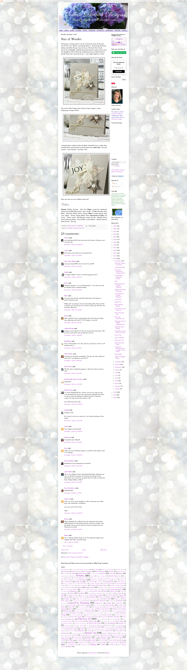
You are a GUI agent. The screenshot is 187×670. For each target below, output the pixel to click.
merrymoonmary (92, 653)
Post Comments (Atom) (76, 553)
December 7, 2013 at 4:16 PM (72, 348)
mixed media (116, 611)
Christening (74, 580)
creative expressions (81, 585)
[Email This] (89, 226)
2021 (115, 237)
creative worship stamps (117, 585)
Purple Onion (68, 625)
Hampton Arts (68, 599)
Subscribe (119, 71)
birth (73, 576)
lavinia (63, 607)
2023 (115, 231)
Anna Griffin (69, 228)
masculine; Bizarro (79, 611)
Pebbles (105, 619)
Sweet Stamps (78, 637)
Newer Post (64, 550)
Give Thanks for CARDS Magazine (119, 295)
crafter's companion (95, 583)
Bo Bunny (68, 578)
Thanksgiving (65, 639)
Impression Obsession (99, 600)
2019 (115, 242)
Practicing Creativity (66, 623)
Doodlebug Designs (112, 587)
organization (66, 616)
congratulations (109, 582)
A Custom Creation (83, 569)
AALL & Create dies (107, 569)
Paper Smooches (115, 616)
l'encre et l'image (98, 605)
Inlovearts (63, 603)
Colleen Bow (78, 582)
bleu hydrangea (109, 30)
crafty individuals (119, 583)
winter (103, 644)
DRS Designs (122, 587)
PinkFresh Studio (78, 621)
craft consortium (121, 581)
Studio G (98, 635)
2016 (115, 250)
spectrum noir (70, 630)
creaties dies (71, 585)
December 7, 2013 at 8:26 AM (73, 290)
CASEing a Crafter (83, 578)
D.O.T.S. (63, 587)
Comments (116, 186)
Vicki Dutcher (68, 354)
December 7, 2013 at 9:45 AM (73, 322)
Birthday (80, 576)
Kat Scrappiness (72, 605)
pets (118, 619)
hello (100, 599)
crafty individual (107, 583)
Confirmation (100, 581)
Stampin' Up (90, 633)
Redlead (102, 625)
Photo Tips (117, 30)
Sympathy (87, 637)
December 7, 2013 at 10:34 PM (73, 420)
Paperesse (67, 437)
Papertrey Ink (84, 619)
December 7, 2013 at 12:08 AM (73, 244)
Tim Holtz (70, 641)
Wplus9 (69, 646)
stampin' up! (105, 633)
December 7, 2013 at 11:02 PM (73, 431)
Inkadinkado (119, 600)
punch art (122, 623)
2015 (115, 253)
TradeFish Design (112, 640)
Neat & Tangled (99, 615)
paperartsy (71, 619)
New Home (108, 615)
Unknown (67, 499)
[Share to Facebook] (93, 226)
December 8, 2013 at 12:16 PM (73, 482)
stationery (69, 635)
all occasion (87, 571)
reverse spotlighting (119, 625)
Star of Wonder (119, 337)
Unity (62, 642)
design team (89, 587)
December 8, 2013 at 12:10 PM (73, 466)
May (116, 378)
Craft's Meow (83, 583)
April (116, 381)
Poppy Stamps (104, 621)
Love (70, 609)
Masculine (67, 611)
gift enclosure (74, 595)
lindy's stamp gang (97, 607)
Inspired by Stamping (78, 603)
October (117, 364)
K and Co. (118, 603)
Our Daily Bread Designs (91, 616)
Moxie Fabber (86, 613)
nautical (82, 615)
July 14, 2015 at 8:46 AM (71, 542)
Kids (89, 605)
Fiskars (72, 593)
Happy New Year (80, 599)
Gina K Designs (84, 595)
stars (64, 635)
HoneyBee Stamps (77, 600)
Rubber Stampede (66, 627)
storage (83, 635)
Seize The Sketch (96, 627)
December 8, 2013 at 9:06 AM (73, 455)
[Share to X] (92, 226)
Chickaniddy (121, 578)
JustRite (108, 603)
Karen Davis (68, 366)
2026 (115, 226)
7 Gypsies (74, 569)
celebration (102, 578)
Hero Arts (81, 228)
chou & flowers (65, 580)
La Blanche (121, 605)
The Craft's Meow (90, 639)
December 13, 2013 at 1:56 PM (73, 529)
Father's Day (113, 591)
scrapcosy (81, 627)
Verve (124, 642)
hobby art (117, 599)
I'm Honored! (92, 30)
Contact (66, 30)
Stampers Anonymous (77, 633)
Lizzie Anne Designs (111, 607)
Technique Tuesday (105, 637)
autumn (102, 573)
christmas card (95, 580)
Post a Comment (68, 546)
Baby (121, 573)
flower (89, 593)
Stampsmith (123, 633)
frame (112, 593)
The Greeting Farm (114, 639)
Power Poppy (119, 621)
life (88, 607)
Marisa (66, 238)
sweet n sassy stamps (118, 635)
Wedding (93, 644)
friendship (118, 593)
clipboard (122, 580)
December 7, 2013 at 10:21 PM (73, 384)
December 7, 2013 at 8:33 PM (73, 373)
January (117, 389)
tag (96, 637)
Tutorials (124, 30)
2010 (115, 397)
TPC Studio (102, 640)
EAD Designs (66, 589)
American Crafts (121, 571)
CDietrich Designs (116, 119)
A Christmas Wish (120, 267)
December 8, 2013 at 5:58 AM (73, 442)
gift (68, 595)
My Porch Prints (74, 615)
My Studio (78, 30)
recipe (87, 625)
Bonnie (66, 519)
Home (61, 30)
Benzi (66, 296)
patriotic (99, 619)
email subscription (93, 589)
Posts (115, 183)
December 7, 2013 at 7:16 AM (72, 277)
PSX (106, 623)
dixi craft (104, 587)
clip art (115, 580)
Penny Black (112, 619)
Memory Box (90, 611)
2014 (115, 256)
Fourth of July (105, 593)
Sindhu (66, 272)
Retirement (109, 625)
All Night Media (76, 571)
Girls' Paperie (120, 595)
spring (89, 630)
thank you (118, 637)
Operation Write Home (120, 615)
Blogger (107, 653)
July (116, 372)
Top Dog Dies (80, 640)
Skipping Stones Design (102, 629)
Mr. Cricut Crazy (96, 613)
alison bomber (65, 571)
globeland (74, 597)
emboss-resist (103, 589)
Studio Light (106, 635)
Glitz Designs (65, 597)
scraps (87, 627)
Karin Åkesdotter (69, 488)
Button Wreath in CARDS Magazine (120, 285)
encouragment (64, 591)
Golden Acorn (82, 597)
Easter (75, 589)
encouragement (115, 589)
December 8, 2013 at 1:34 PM (72, 493)
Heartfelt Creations (91, 599)
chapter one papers (112, 578)
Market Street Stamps (119, 609)
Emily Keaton (68, 390)
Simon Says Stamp (71, 629)
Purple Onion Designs (78, 625)
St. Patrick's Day (107, 631)
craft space (75, 583)
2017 (115, 247)
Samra (66, 535)
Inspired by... (99, 603)
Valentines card (94, 642)
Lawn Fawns (82, 607)
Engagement (73, 591)
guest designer (112, 597)
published (113, 623)
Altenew (111, 571)
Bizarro (92, 576)
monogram (66, 613)
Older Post (103, 550)
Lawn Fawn (71, 607)
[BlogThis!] (90, 226)
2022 (115, 234)
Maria (66, 316)
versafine (103, 642)
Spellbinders (80, 631)
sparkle (62, 630)
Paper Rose (104, 616)
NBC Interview (89, 615)
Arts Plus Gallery (116, 113)
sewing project (107, 627)
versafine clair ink (114, 642)
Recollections (94, 625)
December (118, 261)
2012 (115, 392)
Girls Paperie (109, 595)
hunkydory (87, 600)
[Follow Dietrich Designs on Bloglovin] (117, 177)
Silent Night (118, 354)
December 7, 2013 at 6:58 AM (73, 266)
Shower (121, 627)
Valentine (71, 642)
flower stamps (96, 593)
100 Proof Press (65, 569)
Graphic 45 (102, 597)
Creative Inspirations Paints (99, 585)
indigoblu (111, 600)
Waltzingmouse (84, 644)
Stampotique (114, 633)
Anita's (64, 573)
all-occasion (100, 571)
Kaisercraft (63, 605)
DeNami (79, 587)
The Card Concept (77, 639)
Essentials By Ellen (96, 591)
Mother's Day (76, 613)
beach (68, 576)
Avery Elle (112, 573)
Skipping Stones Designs (117, 629)
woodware (112, 644)
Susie (65, 448)
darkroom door (71, 587)
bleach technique (101, 576)
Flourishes (80, 593)
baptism (63, 576)
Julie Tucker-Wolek (70, 261)
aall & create (95, 569)
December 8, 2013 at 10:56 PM (73, 513)
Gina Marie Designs (96, 595)
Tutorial (121, 641)
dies (99, 587)
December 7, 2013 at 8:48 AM (73, 310)
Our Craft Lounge (76, 616)
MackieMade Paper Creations (73, 379)
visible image (74, 644)
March (117, 383)
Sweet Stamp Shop (66, 637)
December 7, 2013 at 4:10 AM (73, 255)
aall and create (119, 569)
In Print (85, 30)
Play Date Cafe (91, 621)
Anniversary (82, 573)
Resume (72, 30)
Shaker (114, 627)
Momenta (123, 611)
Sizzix (82, 629)
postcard (111, 621)
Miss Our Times (119, 340)
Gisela (66, 426)
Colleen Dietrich (90, 581)
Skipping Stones (91, 629)
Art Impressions (94, 573)
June (116, 375)
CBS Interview (94, 578)
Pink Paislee (68, 621)
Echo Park (83, 589)
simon (62, 629)
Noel (116, 281)
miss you (106, 611)
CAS (75, 578)
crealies (63, 585)
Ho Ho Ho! (118, 299)
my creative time (110, 613)
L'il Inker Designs (109, 605)
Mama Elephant (91, 609)
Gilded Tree (118, 302)
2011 (114, 395)
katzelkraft (83, 605)
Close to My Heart (66, 582)
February (118, 386)
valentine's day (83, 642)
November (118, 362)
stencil (75, 635)
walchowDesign (69, 328)
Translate (117, 166)
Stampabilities (120, 630)
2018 (115, 245)
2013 (115, 258)
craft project (67, 583)
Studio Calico (90, 635)
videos (67, 644)
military (100, 611)
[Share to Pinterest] (95, 226)
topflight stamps (91, 641)
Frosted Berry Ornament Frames (119, 277)
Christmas (75, 228)
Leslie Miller (68, 472)
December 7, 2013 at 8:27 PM (73, 360)
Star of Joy (118, 335)
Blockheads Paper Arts (113, 576)
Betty (66, 283)
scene (74, 627)
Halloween (123, 597)
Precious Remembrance (80, 623)
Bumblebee (67, 341)
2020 (115, 239)
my (103, 613)
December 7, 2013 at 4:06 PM (73, 335)
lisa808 (66, 410)
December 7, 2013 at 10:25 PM (73, 404)
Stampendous (65, 633)
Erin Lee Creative (84, 591)
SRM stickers (97, 630)
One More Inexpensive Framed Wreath (120, 271)
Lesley (66, 250)
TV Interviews (100, 30)
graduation (92, 597)
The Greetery (103, 639)
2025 (115, 229)
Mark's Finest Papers (103, 609)
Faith (105, 591)
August (117, 370)
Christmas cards (106, 580)
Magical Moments (81, 609)
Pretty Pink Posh (95, 623)
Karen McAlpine (69, 461)
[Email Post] (86, 225)
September (118, 367)
